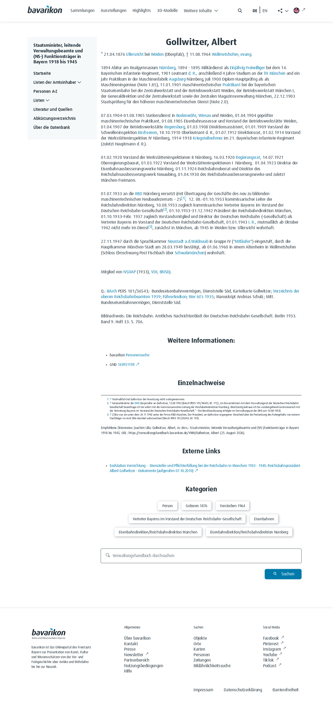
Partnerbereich (136, 660)
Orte (197, 644)
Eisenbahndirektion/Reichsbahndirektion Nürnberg (249, 532)
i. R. (251, 222)
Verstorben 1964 (232, 506)
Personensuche (137, 355)
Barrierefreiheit (286, 690)
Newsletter (133, 655)
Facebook (271, 638)
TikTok (268, 660)
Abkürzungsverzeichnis (54, 118)
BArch (112, 291)
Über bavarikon (137, 638)
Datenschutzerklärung (243, 690)
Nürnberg (167, 68)
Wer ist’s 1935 (201, 297)
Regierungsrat (248, 157)
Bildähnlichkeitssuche (212, 666)
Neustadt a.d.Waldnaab (188, 241)
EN (265, 11)
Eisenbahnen (264, 519)
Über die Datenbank (51, 127)
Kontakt (131, 644)
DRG (137, 403)
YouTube (270, 655)
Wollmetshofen (225, 54)
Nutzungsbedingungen (143, 666)
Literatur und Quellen (52, 109)
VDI (154, 272)
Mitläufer (242, 241)
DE (255, 11)
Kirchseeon (147, 133)
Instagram (272, 649)
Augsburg (177, 79)
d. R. (192, 73)
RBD (138, 194)
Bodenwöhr (186, 116)
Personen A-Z (45, 91)
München (277, 73)
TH (266, 73)
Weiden (157, 54)
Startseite (42, 73)
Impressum (203, 690)
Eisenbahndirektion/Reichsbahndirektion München (158, 532)
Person (167, 506)
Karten (199, 649)
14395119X (126, 365)
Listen (38, 100)
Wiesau (204, 116)
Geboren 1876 (196, 506)
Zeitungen (202, 660)
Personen (202, 655)
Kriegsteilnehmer (208, 138)
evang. (246, 54)
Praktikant (231, 85)
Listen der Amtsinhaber (54, 82)
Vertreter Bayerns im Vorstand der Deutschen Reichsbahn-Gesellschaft (187, 519)
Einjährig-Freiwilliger (247, 68)
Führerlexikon (174, 297)
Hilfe (128, 671)
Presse (130, 649)
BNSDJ (165, 272)
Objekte (200, 638)
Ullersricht (134, 54)
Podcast (269, 666)
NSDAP (129, 272)
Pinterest (270, 644)
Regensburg (174, 127)
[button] (202, 9)
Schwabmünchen (190, 253)
